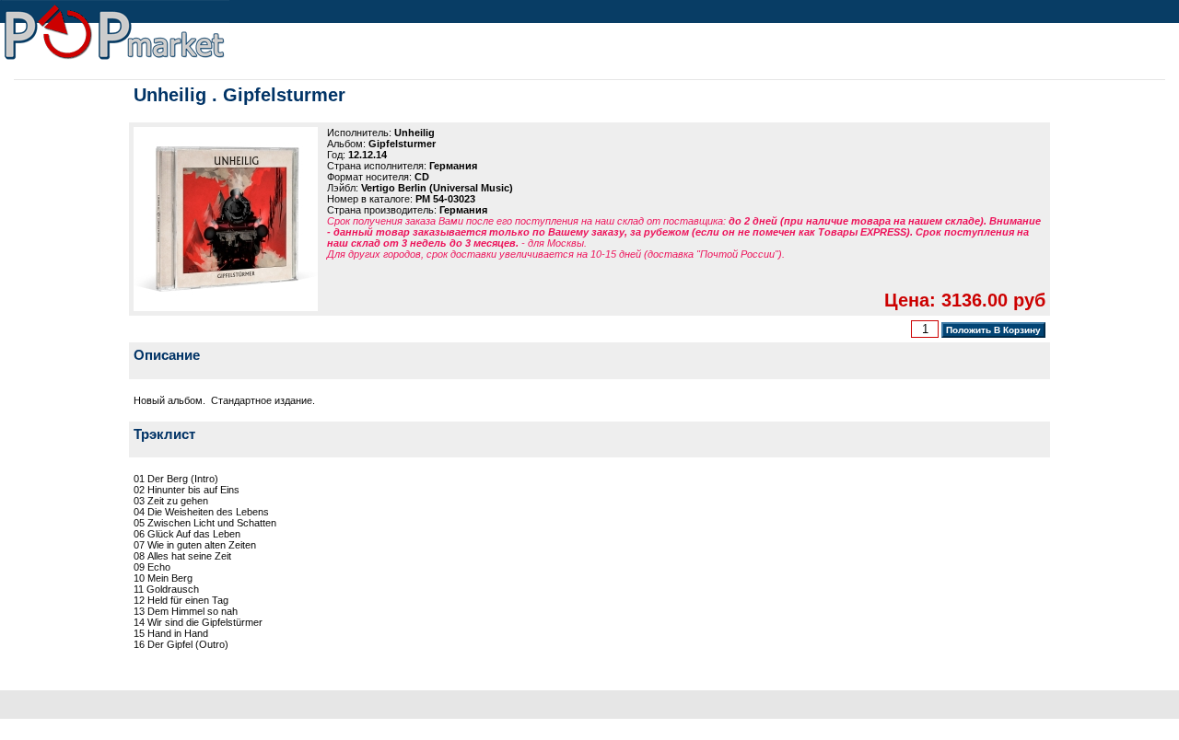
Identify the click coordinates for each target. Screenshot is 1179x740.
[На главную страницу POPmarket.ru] (114, 60)
